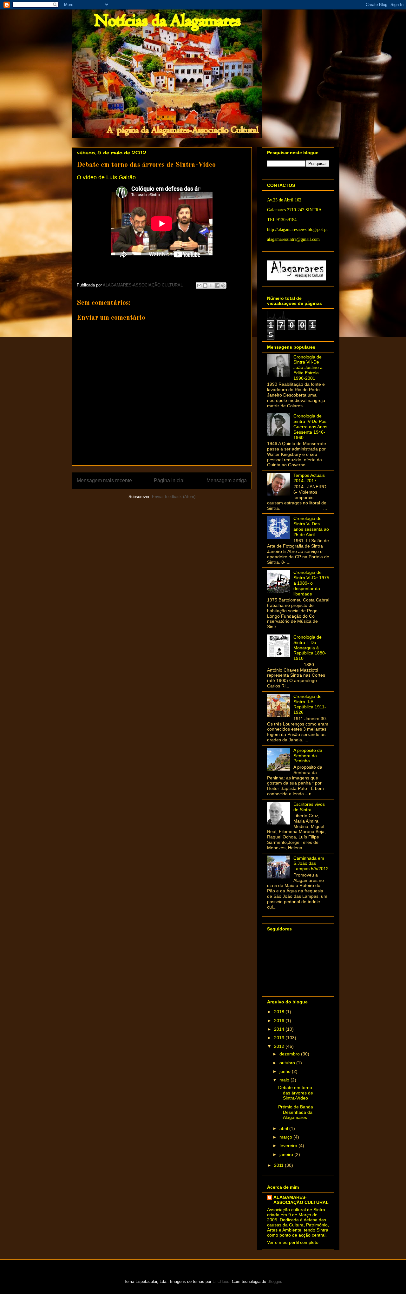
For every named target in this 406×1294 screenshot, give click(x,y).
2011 (279, 1165)
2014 (279, 1029)
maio (285, 1079)
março (286, 1137)
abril (284, 1128)
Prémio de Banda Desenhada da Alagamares (295, 1112)
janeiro (286, 1154)
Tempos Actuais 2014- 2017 (309, 478)
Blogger (274, 1281)
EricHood (221, 1281)
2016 (279, 1020)
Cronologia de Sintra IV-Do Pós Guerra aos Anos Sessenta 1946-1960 (310, 426)
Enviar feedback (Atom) (173, 496)
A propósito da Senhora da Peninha (307, 756)
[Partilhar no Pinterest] (223, 285)
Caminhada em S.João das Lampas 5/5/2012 (311, 863)
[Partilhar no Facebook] (217, 285)
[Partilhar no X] (211, 285)
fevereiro (288, 1145)
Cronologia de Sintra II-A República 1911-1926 (309, 704)
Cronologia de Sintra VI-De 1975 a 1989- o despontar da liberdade (311, 583)
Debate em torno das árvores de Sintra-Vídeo (295, 1093)
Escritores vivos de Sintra (309, 807)
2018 (279, 1011)
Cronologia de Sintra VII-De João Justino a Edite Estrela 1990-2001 (308, 367)
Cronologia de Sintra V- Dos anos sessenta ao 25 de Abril (311, 526)
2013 (279, 1037)
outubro (287, 1062)
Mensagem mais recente (104, 480)
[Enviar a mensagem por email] (199, 285)
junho (285, 1071)
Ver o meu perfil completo (292, 1242)
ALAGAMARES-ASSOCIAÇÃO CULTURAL (301, 1200)
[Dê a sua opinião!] (205, 285)
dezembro (290, 1053)
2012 (279, 1046)
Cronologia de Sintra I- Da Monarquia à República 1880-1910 (309, 647)
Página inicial (169, 480)
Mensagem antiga (226, 480)
